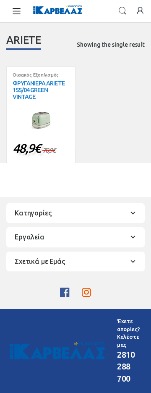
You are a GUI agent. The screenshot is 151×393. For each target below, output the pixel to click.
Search (122, 11)
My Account (140, 11)
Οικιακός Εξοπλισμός (36, 74)
